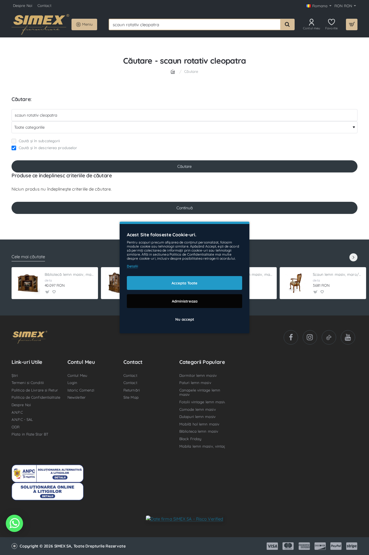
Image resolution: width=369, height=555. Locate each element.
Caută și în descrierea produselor (47, 147)
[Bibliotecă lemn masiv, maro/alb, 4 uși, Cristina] (117, 283)
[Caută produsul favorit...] (287, 24)
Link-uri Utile (27, 362)
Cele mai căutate (28, 256)
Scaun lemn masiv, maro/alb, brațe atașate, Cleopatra (338, 274)
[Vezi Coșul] (351, 24)
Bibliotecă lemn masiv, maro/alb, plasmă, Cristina (70, 274)
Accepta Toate (184, 283)
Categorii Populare (202, 362)
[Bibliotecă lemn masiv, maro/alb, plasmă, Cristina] (27, 283)
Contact (132, 362)
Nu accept (184, 319)
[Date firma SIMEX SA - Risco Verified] (184, 518)
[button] (47, 291)
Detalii (132, 266)
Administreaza (184, 301)
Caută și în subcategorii (39, 140)
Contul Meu (81, 362)
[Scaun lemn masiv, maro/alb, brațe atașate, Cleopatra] (295, 283)
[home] (174, 71)
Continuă (184, 207)
